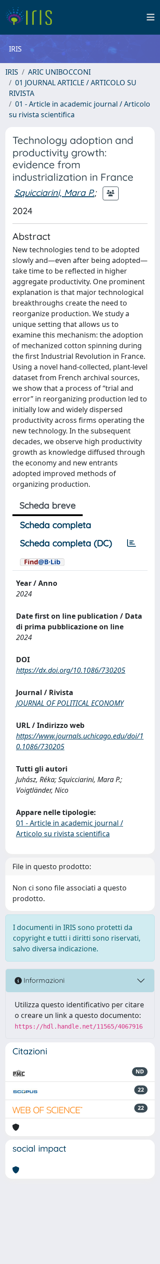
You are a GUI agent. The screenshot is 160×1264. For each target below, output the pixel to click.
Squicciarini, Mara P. (54, 192)
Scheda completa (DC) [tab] (66, 543)
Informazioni (43, 980)
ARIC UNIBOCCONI (59, 72)
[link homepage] (32, 17)
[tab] (132, 543)
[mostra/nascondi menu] (151, 17)
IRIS (11, 72)
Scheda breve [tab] (48, 505)
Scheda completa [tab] (55, 524)
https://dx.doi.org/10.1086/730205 (70, 670)
